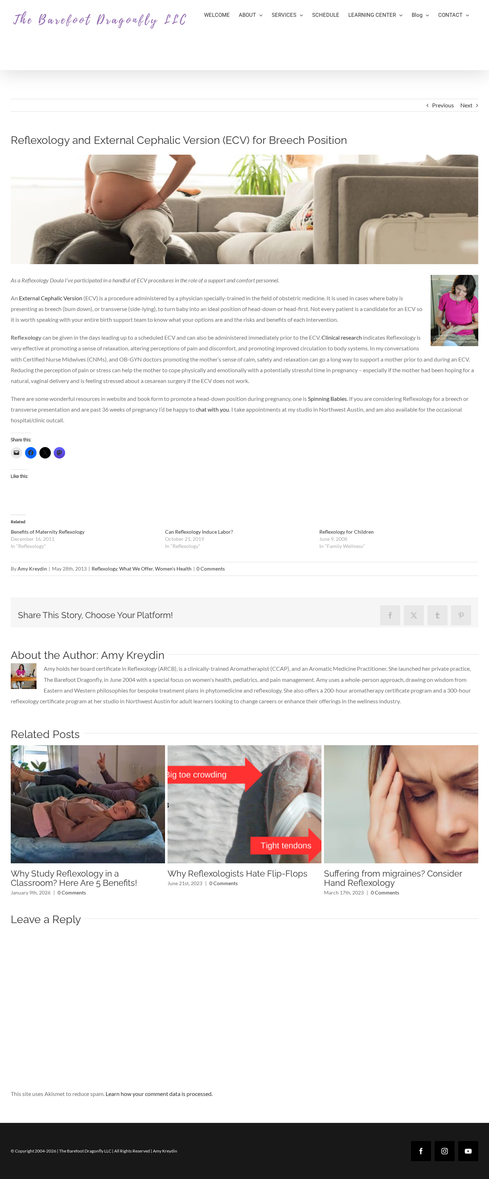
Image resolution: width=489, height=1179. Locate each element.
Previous (443, 105)
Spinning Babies (327, 398)
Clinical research (341, 337)
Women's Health (173, 569)
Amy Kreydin (32, 569)
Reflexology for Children (346, 532)
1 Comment (393, 883)
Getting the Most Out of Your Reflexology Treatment (223, 878)
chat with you (212, 409)
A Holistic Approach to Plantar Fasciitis (399, 873)
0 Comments (211, 569)
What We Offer (136, 569)
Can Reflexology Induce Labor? (199, 532)
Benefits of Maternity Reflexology (47, 532)
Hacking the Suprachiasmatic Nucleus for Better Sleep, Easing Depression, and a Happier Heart (86, 882)
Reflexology (104, 569)
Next (466, 105)
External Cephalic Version (50, 298)
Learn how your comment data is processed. (159, 1103)
